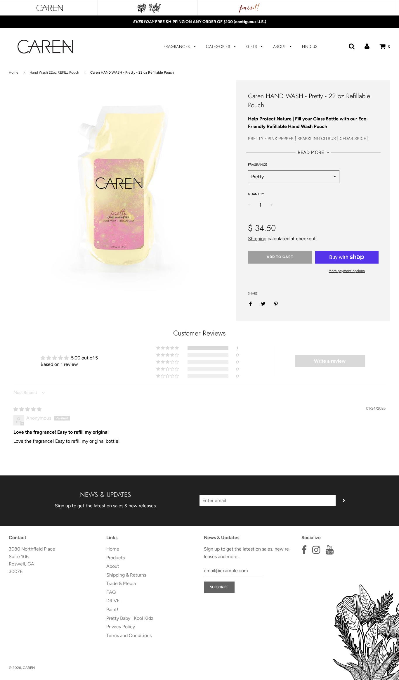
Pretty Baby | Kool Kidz (129, 618)
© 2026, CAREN (22, 668)
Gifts (252, 46)
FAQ (111, 592)
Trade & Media (121, 583)
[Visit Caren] (50, 8)
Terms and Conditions (129, 635)
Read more (311, 152)
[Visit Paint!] (249, 7)
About (280, 46)
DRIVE (112, 600)
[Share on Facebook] (252, 303)
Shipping (257, 238)
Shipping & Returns (126, 575)
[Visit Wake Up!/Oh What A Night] (149, 7)
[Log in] (367, 46)
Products (115, 557)
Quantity (256, 194)
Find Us (310, 46)
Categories (218, 46)
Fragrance (257, 165)
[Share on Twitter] (263, 303)
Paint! (112, 609)
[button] (168, 348)
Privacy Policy (120, 626)
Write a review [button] (330, 361)
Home (13, 72)
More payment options (347, 271)
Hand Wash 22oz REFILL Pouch (54, 72)
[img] (27, 409)
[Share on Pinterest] (276, 303)
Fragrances (177, 46)
